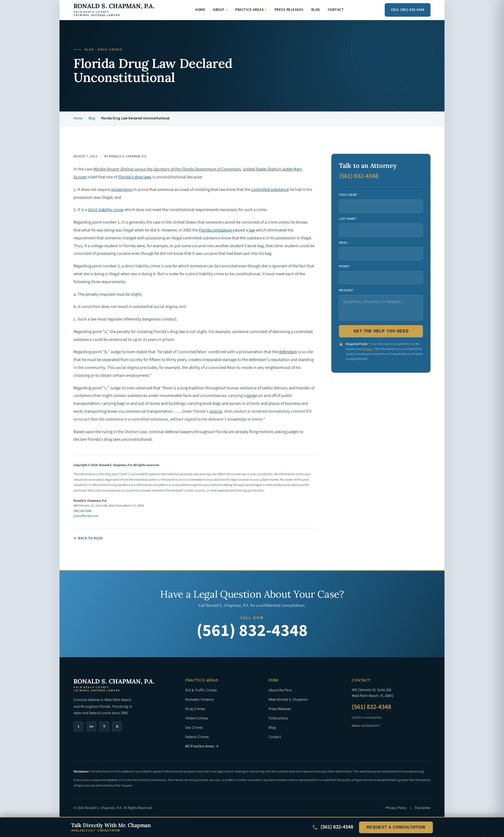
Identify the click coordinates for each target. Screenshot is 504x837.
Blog (315, 9)
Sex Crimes (193, 727)
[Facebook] (78, 726)
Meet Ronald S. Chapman (288, 699)
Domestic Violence (199, 699)
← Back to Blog (88, 538)
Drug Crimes (195, 709)
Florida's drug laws (134, 177)
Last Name (348, 219)
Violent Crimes (196, 718)
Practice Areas (251, 9)
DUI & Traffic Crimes (201, 690)
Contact (336, 9)
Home (200, 9)
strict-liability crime (105, 210)
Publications (278, 718)
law (252, 230)
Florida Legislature (215, 230)
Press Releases (289, 9)
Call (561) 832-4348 (407, 9)
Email (344, 242)
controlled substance (270, 189)
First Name (349, 195)
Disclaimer (422, 807)
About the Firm (280, 690)
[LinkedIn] (91, 726)
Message (347, 290)
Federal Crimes (197, 737)
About (220, 9)
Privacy (368, 349)
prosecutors (121, 189)
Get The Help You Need (381, 331)
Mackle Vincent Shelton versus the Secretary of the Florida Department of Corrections (167, 169)
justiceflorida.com (86, 516)
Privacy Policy (396, 807)
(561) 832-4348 (82, 511)
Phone (345, 266)
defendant (288, 352)
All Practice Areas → (202, 746)
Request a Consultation (396, 827)
